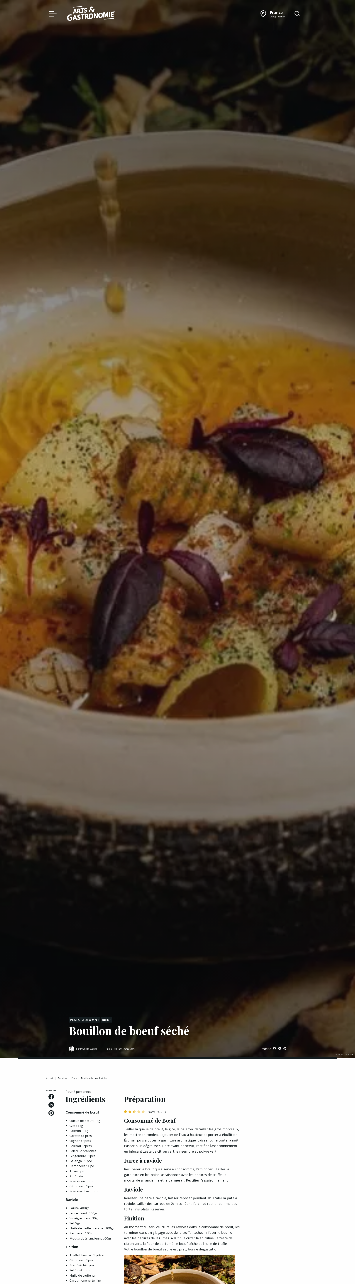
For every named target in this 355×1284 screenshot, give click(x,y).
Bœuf (106, 1020)
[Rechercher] (297, 13)
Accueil (49, 1078)
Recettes (62, 1078)
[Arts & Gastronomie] (91, 14)
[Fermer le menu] (52, 13)
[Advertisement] (279, 1112)
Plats (75, 1020)
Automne (90, 1020)
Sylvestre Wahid (88, 1048)
